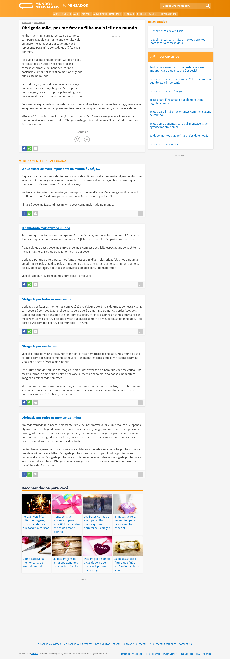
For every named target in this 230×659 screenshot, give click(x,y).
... (140, 213)
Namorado (115, 13)
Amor (76, 13)
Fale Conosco (186, 653)
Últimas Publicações (134, 644)
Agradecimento (62, 13)
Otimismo (129, 13)
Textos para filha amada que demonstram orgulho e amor (176, 101)
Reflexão (141, 13)
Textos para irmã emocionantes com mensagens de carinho (180, 113)
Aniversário (100, 13)
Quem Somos (170, 653)
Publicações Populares (163, 644)
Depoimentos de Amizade (167, 31)
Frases (116, 644)
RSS (198, 653)
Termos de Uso (152, 653)
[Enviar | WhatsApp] (29, 148)
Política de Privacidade (131, 653)
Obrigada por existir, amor (41, 346)
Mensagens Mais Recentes (78, 644)
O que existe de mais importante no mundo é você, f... (61, 169)
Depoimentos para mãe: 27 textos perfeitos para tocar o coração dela (178, 41)
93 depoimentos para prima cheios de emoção (179, 135)
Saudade (154, 13)
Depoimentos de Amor (164, 144)
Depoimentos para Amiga (166, 91)
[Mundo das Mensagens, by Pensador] (65, 6)
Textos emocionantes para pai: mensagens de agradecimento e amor (179, 125)
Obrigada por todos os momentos (46, 299)
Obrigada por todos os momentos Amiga (51, 417)
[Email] (35, 148)
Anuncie (207, 653)
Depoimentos (102, 644)
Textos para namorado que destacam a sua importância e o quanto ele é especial (177, 68)
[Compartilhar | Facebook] (24, 148)
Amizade (86, 13)
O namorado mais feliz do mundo (46, 228)
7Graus (34, 653)
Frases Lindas (168, 13)
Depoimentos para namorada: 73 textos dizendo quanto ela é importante (180, 80)
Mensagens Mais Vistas (48, 644)
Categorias (185, 644)
